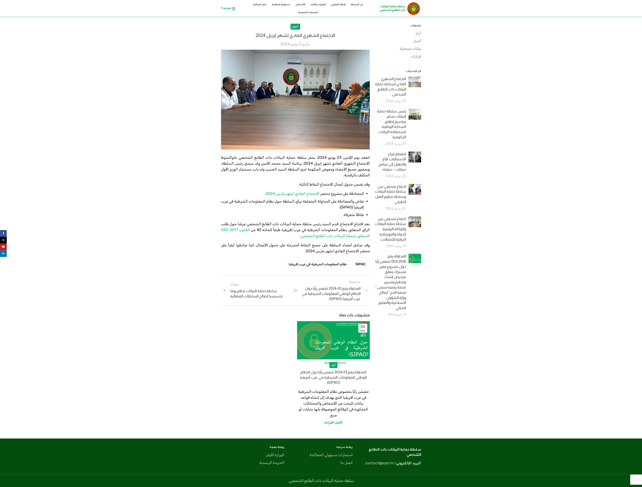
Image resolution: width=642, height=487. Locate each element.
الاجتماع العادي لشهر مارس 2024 (292, 193)
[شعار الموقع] (399, 8)
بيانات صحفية (410, 48)
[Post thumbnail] (415, 90)
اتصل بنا (346, 462)
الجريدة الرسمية (271, 462)
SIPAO (360, 264)
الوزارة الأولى (275, 455)
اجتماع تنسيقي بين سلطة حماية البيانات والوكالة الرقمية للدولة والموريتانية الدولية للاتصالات (390, 229)
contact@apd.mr (379, 463)
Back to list (295, 290)
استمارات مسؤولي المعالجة (331, 455)
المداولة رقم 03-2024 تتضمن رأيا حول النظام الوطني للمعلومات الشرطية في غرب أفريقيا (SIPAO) (333, 377)
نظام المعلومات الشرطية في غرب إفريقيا (318, 264)
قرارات (416, 56)
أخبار (417, 41)
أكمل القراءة (333, 422)
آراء (418, 33)
